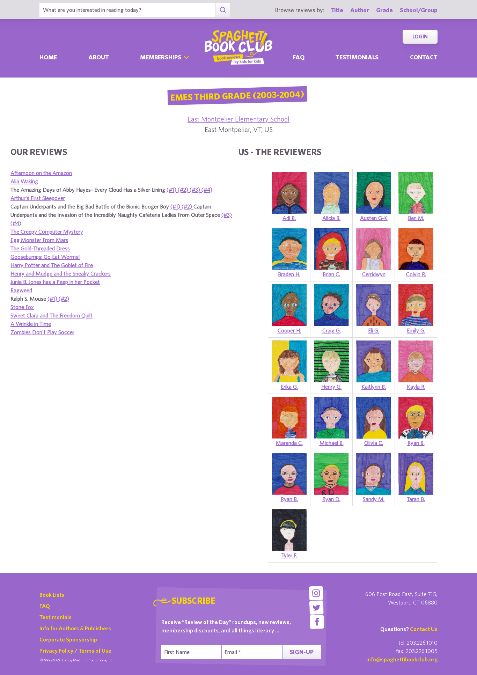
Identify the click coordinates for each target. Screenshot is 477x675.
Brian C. (331, 274)
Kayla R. (416, 386)
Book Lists (51, 595)
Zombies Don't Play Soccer (42, 332)
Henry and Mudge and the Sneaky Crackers (60, 273)
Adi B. (289, 218)
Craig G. (331, 330)
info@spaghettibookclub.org (402, 659)
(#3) (195, 189)
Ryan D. (331, 499)
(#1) (172, 189)
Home (48, 57)
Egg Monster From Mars (39, 240)
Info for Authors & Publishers (75, 628)
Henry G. (331, 386)
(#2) (184, 189)
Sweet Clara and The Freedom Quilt (51, 315)
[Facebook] (317, 622)
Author (359, 10)
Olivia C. (373, 443)
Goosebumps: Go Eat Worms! (45, 257)
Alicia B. (331, 218)
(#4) (206, 189)
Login (420, 36)
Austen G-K (374, 218)
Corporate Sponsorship (68, 639)
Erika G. (289, 386)
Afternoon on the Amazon (41, 173)
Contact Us (424, 629)
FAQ (44, 606)
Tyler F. (289, 555)
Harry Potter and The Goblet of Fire (51, 265)
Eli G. (373, 330)
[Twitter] (316, 607)
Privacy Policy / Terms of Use (75, 650)
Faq (298, 57)
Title (337, 10)
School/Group (419, 10)
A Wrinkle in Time (30, 324)
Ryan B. (416, 443)
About (98, 57)
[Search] (222, 10)
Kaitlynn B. (373, 386)
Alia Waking (24, 181)
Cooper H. (289, 330)
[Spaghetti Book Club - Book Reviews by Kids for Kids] (238, 47)
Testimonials (357, 57)
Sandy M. (373, 499)
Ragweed (21, 290)
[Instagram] (316, 593)
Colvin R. (416, 274)
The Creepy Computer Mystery (46, 231)
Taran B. (416, 499)
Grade (384, 10)
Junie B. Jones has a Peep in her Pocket (55, 282)
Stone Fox (22, 307)
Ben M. (416, 218)
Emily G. (416, 330)
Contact (424, 57)
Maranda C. (289, 443)
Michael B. (332, 443)
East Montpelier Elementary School (238, 119)
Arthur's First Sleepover (37, 198)
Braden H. (289, 274)
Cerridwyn (374, 274)
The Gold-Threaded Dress (40, 248)
